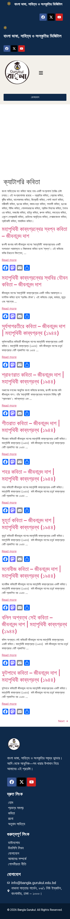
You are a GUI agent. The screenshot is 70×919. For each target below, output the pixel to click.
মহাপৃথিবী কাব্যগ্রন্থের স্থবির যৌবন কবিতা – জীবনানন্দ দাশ (34, 281)
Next (63, 721)
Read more (9, 260)
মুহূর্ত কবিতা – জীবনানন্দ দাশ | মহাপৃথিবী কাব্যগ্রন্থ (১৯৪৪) (29, 523)
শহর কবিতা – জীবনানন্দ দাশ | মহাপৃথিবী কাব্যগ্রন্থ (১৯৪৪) (29, 475)
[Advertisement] (35, 141)
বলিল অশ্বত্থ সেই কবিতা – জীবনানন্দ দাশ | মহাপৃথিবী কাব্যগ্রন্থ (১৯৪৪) (34, 624)
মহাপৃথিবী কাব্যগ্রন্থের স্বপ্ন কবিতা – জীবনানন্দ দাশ (34, 232)
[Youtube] (59, 17)
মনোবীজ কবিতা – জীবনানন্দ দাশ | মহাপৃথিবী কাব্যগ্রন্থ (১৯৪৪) (31, 572)
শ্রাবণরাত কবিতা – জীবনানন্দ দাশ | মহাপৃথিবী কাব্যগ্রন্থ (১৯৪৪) (33, 378)
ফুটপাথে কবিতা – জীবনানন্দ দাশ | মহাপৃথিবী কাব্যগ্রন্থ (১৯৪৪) (31, 676)
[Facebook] (43, 17)
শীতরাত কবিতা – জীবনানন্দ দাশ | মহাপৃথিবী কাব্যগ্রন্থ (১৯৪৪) (31, 426)
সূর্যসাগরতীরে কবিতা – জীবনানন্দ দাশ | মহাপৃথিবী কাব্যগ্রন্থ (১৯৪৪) (33, 329)
